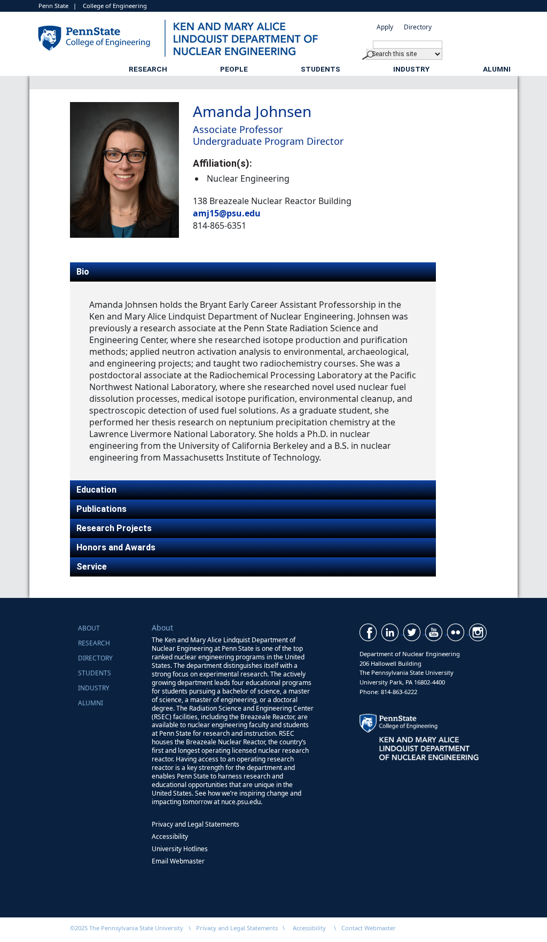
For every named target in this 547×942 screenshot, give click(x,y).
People (234, 69)
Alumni (497, 69)
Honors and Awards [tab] (115, 547)
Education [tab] (96, 490)
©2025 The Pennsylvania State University (126, 928)
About (89, 628)
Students (320, 69)
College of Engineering (115, 6)
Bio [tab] (82, 272)
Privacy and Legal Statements (195, 824)
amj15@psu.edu (227, 213)
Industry (411, 69)
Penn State (53, 6)
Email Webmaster (178, 861)
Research (148, 69)
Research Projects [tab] (114, 528)
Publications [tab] (101, 509)
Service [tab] (91, 567)
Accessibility (170, 836)
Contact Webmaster (368, 928)
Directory (418, 27)
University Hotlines (180, 848)
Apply (385, 27)
